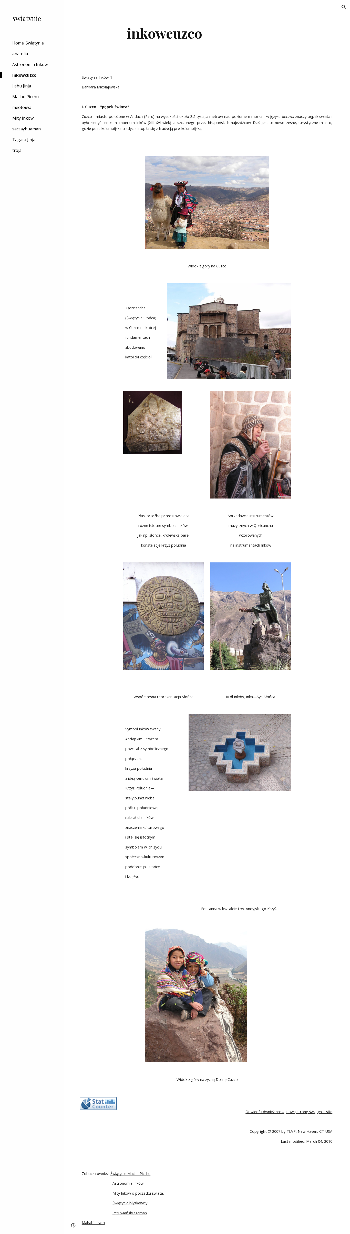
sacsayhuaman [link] (26, 129)
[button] (344, 7)
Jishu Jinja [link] (21, 86)
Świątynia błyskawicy (129, 1202)
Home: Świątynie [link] (28, 43)
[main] (165, 33)
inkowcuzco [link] (24, 75)
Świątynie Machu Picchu (130, 1173)
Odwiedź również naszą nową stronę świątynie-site (288, 1111)
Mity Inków (122, 1193)
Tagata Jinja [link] (23, 139)
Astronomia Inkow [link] (30, 64)
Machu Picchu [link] (25, 96)
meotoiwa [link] (21, 107)
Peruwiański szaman (129, 1212)
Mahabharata (93, 1222)
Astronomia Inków (127, 1183)
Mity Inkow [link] (23, 118)
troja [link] (17, 150)
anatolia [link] (20, 53)
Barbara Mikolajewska (100, 86)
